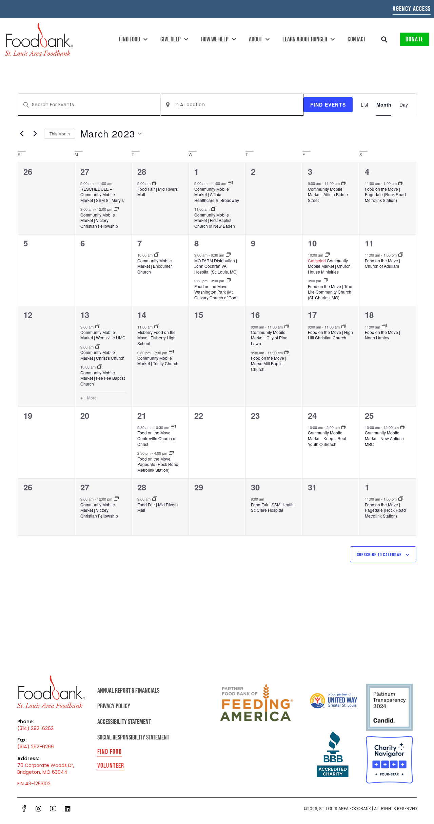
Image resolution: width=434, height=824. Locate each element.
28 (141, 171)
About (255, 39)
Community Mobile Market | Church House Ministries (329, 266)
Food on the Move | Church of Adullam (382, 263)
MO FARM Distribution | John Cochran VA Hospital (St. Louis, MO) (216, 266)
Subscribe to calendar (379, 555)
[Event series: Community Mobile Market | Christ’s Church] (97, 347)
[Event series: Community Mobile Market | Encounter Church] (156, 255)
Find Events (328, 104)
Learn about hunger (304, 39)
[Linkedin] (67, 808)
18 (369, 314)
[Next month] (35, 134)
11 (369, 243)
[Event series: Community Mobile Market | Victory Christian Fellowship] (116, 209)
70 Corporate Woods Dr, (45, 765)
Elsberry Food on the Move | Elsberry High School (156, 337)
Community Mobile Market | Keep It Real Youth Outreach (327, 438)
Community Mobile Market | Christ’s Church (102, 355)
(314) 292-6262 (35, 728)
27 (84, 171)
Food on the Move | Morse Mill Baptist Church (268, 363)
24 (312, 415)
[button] (384, 39)
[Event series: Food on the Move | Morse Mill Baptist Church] (286, 352)
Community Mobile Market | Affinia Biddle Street (328, 194)
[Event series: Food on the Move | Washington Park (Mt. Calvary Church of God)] (228, 280)
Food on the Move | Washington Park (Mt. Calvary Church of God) (216, 291)
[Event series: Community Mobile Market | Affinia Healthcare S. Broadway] (230, 183)
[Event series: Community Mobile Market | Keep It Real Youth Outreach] (343, 427)
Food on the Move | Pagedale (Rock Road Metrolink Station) (385, 194)
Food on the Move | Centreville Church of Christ (156, 438)
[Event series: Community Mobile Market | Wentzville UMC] (97, 326)
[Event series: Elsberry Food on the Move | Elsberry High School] (156, 326)
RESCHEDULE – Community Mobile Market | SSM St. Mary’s (102, 194)
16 (255, 314)
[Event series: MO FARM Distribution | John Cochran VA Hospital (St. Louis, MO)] (228, 255)
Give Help (170, 39)
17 (312, 314)
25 (369, 415)
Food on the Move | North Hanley (382, 335)
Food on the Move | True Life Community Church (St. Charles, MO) (330, 291)
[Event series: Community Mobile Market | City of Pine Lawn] (286, 326)
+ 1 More (88, 397)
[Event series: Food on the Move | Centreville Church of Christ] (173, 427)
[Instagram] (38, 808)
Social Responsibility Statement (133, 737)
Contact (357, 39)
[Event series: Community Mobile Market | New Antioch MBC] (402, 427)
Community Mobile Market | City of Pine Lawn (269, 337)
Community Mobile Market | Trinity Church (157, 361)
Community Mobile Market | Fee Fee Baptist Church (102, 378)
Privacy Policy (113, 706)
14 (141, 314)
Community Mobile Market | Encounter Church (154, 266)
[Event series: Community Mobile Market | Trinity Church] (171, 352)
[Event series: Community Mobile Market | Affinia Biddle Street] (343, 183)
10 (312, 243)
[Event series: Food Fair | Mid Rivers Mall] (154, 183)
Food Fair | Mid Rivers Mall (157, 192)
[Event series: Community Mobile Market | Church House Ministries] (327, 255)
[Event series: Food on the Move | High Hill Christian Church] (343, 326)
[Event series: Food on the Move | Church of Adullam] (400, 255)
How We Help (215, 39)
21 (141, 415)
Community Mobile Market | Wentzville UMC (102, 335)
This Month (60, 133)
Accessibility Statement (124, 722)
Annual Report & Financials (128, 691)
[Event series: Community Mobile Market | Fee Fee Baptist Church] (99, 367)
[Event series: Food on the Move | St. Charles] (325, 280)
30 (255, 487)
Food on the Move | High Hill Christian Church (330, 335)
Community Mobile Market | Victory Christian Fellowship (99, 220)
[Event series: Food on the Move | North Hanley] (384, 326)
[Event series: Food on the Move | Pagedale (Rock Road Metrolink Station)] (400, 183)
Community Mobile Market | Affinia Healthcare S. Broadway (216, 194)
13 (84, 314)
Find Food (129, 39)
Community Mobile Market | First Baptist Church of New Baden (214, 220)
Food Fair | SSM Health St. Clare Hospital (272, 507)
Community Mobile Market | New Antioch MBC (384, 438)
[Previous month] (22, 134)
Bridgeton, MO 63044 (42, 772)
